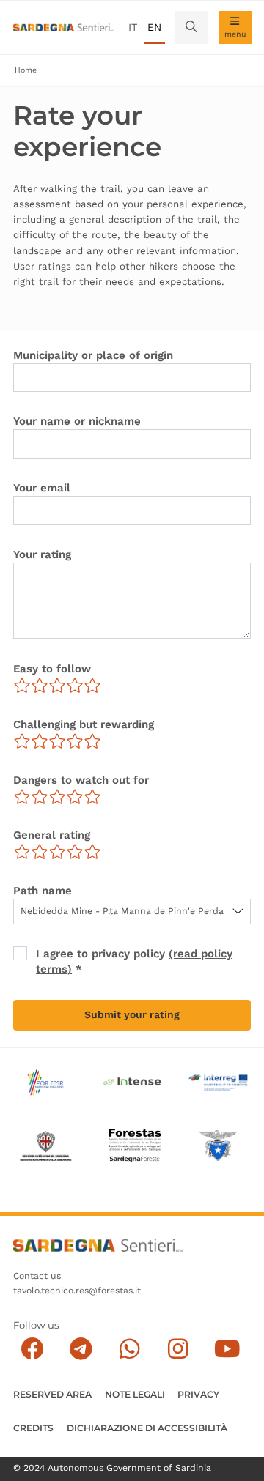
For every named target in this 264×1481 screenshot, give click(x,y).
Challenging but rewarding (83, 724)
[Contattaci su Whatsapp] (129, 1348)
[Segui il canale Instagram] (178, 1348)
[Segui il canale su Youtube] (226, 1348)
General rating (51, 835)
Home (26, 70)
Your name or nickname (77, 421)
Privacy (198, 1394)
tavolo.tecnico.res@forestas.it (77, 1290)
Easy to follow (52, 668)
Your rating (42, 554)
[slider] (57, 685)
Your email (41, 487)
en (154, 27)
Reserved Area (52, 1394)
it (132, 27)
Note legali (135, 1394)
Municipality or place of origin (93, 355)
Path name (42, 890)
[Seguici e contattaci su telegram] (81, 1348)
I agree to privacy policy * (134, 961)
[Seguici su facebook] (32, 1348)
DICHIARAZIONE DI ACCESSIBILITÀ (147, 1427)
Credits (33, 1427)
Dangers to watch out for (81, 780)
